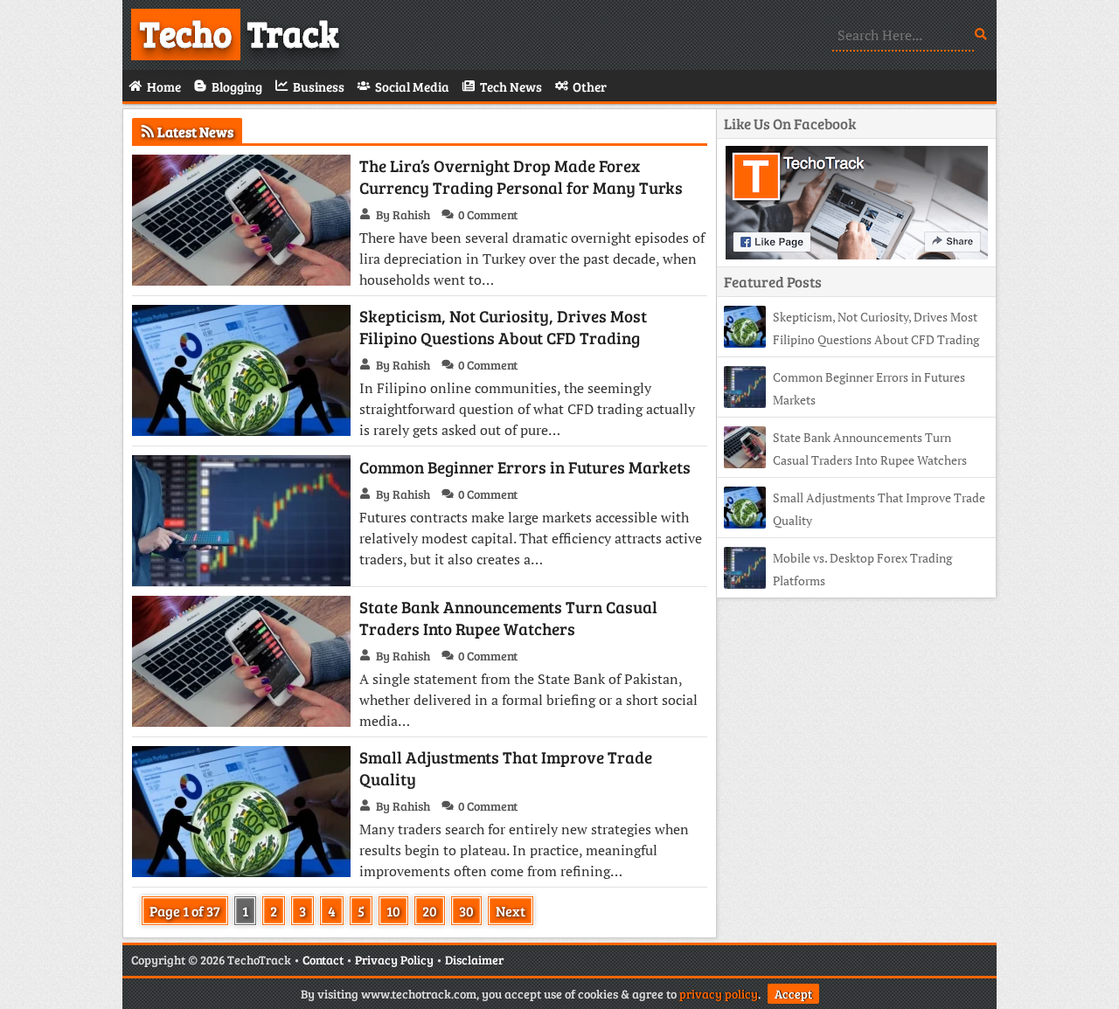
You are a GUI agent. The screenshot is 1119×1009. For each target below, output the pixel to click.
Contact (323, 959)
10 (393, 911)
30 (466, 911)
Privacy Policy (394, 959)
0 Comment (488, 214)
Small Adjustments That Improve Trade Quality (505, 768)
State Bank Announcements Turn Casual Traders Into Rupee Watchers (508, 617)
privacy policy (718, 993)
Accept (793, 993)
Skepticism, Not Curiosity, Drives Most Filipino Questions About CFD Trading (503, 327)
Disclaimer (474, 959)
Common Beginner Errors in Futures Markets (525, 467)
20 (429, 911)
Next (510, 911)
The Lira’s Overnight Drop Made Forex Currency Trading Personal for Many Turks (521, 176)
